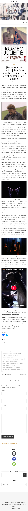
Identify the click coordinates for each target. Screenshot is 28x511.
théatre (21, 363)
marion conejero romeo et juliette (9, 361)
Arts (14, 64)
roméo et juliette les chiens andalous (10, 363)
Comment (3, 413)
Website (3, 405)
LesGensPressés (7, 374)
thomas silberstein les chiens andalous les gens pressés (12, 370)
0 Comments (23, 374)
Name (3, 390)
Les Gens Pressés (14, 10)
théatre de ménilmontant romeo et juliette (11, 367)
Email (3, 398)
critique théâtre (15, 359)
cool (8, 359)
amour (3, 359)
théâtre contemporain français (8, 365)
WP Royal (17, 508)
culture (22, 359)
